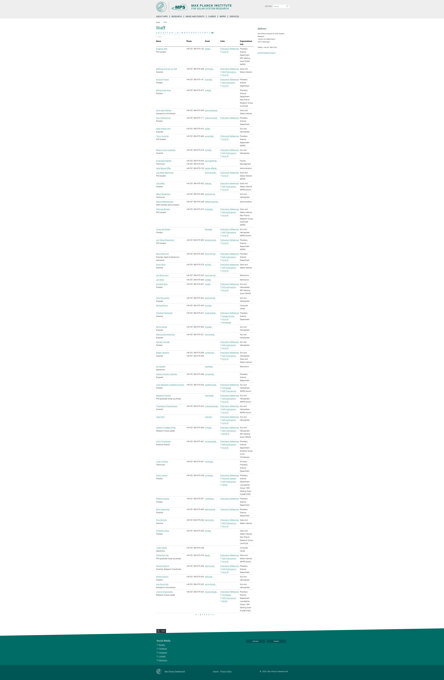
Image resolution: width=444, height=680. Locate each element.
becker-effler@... (211, 168)
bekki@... (208, 183)
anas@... (208, 90)
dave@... (208, 531)
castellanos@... (211, 385)
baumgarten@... (211, 161)
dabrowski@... (211, 509)
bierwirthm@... (211, 254)
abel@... (208, 49)
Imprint (216, 671)
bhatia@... (209, 229)
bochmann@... (211, 275)
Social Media (163, 640)
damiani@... (210, 520)
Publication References (229, 49)
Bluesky (162, 645)
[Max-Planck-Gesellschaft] (160, 671)
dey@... (208, 555)
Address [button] (262, 28)
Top (163, 631)
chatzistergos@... (212, 406)
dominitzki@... (211, 584)
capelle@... (209, 366)
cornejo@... (209, 475)
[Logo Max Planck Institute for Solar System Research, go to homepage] (199, 7)
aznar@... (209, 150)
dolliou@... (209, 577)
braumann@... (211, 298)
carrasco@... (210, 374)
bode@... (208, 280)
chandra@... (210, 395)
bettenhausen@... (212, 202)
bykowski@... (210, 334)
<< (196, 615)
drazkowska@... (211, 592)
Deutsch (268, 6)
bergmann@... (210, 194)
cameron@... (210, 353)
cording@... (209, 461)
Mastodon (163, 660)
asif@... (208, 129)
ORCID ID (225, 434)
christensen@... (211, 441)
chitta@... (209, 428)
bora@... (208, 284)
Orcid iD (225, 348)
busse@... (209, 327)
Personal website (229, 478)
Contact (276, 641)
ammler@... (209, 69)
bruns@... (209, 305)
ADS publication (228, 83)
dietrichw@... (210, 566)
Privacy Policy (226, 671)
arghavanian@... (211, 118)
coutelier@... (210, 499)
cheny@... (209, 417)
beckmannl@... (211, 173)
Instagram (163, 653)
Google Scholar (228, 316)
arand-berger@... (212, 110)
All (212, 33)
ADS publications (229, 212)
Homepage (226, 322)
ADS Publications (229, 72)
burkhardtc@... (211, 313)
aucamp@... (210, 136)
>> (213, 615)
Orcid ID (225, 52)
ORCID (224, 485)
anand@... (209, 79)
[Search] (287, 6)
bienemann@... (211, 240)
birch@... (208, 265)
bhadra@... (209, 209)
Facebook (163, 649)
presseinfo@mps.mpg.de (266, 53)
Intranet (256, 641)
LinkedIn (162, 656)
